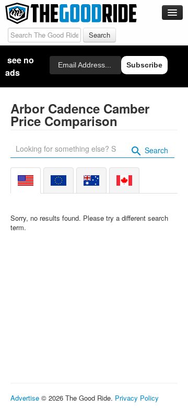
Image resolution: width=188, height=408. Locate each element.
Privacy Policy (137, 398)
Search (155, 150)
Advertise (24, 398)
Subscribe (144, 65)
